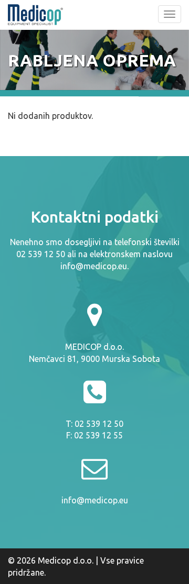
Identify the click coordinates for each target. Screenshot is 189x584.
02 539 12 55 (98, 435)
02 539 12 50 (99, 423)
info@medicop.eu (93, 266)
